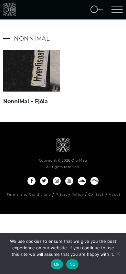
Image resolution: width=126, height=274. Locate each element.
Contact (96, 195)
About (115, 195)
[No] (118, 253)
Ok (57, 264)
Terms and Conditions (29, 195)
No (72, 264)
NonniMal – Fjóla (25, 101)
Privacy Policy (69, 195)
